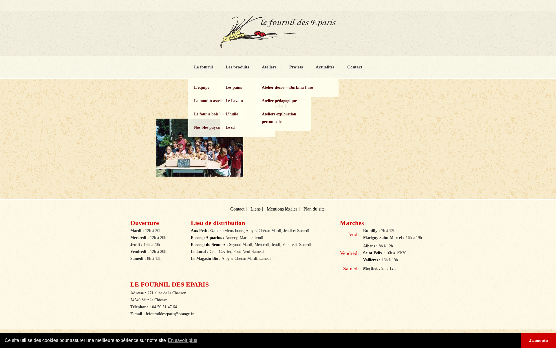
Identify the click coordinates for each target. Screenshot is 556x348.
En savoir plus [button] (182, 340)
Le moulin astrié (208, 101)
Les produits (237, 67)
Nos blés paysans (208, 127)
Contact (354, 67)
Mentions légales (282, 208)
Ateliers (269, 67)
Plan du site (314, 208)
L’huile (232, 114)
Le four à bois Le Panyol (215, 114)
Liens (255, 208)
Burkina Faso (301, 87)
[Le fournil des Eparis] (278, 45)
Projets (296, 67)
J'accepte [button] (538, 340)
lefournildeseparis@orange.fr (170, 314)
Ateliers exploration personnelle (279, 118)
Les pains (234, 87)
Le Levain (234, 101)
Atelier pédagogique (279, 101)
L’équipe (201, 87)
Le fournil (203, 67)
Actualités (325, 67)
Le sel (230, 127)
